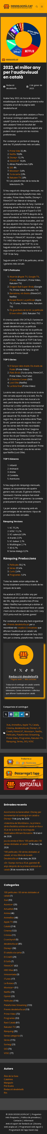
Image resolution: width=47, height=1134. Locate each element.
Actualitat (8, 908)
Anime (7, 913)
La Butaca (9, 983)
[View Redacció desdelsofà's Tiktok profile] (26, 670)
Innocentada (10, 974)
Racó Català (9, 1022)
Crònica (7, 935)
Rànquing (11, 741)
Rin (5, 1093)
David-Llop (33, 1130)
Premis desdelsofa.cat (14, 1009)
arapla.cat (12, 1126)
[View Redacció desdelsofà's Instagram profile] (32, 670)
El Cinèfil (8, 957)
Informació (28, 1120)
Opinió (7, 996)
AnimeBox (16, 724)
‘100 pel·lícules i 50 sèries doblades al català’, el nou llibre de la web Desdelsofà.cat (21, 855)
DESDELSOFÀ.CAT (21, 1114)
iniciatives (32, 627)
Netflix (13, 154)
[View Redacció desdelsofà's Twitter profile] (20, 670)
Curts (12, 571)
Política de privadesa (30, 1117)
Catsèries (8, 1079)
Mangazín (8, 1083)
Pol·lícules (9, 1086)
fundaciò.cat (27, 1123)
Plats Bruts (15, 372)
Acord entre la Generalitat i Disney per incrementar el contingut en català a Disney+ (22, 815)
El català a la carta (12, 952)
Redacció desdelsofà (14, 1089)
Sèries (13, 568)
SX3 (11, 167)
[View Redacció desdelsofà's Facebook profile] (15, 670)
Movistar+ (15, 170)
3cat (8, 724)
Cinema (10, 728)
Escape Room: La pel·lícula (22, 300)
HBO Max (8, 970)
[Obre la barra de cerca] (36, 6)
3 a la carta (15, 174)
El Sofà (7, 961)
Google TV (34, 276)
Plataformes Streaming (28, 734)
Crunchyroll (9, 939)
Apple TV (23, 276)
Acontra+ (8, 904)
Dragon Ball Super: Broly (22, 286)
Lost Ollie (14, 382)
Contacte (18, 1120)
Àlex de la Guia (11, 1076)
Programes (15, 574)
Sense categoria (12, 1035)
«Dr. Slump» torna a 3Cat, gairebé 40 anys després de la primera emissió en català (22, 866)
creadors (21, 627)
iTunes (13, 280)
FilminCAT (14, 160)
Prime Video (12, 738)
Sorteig (7, 1044)
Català (35, 724)
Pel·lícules (14, 564)
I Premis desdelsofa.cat (18, 624)
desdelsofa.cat (22, 728)
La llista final (16, 386)
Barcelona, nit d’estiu (20, 293)
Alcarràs (13, 276)
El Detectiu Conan (18, 379)
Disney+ (13, 157)
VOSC (31, 741)
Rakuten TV (15, 177)
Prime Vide (15, 150)
